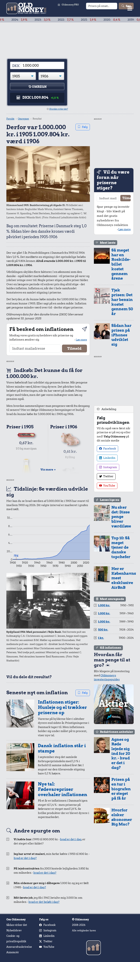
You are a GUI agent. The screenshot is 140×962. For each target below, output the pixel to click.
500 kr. (103, 629)
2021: (73, 19)
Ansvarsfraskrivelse (19, 946)
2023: (28, 19)
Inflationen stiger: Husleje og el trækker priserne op (62, 707)
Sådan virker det (16, 924)
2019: (121, 19)
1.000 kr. (104, 605)
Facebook (109, 448)
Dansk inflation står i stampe (62, 748)
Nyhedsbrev (14, 930)
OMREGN (39, 87)
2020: (97, 19)
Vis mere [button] (48, 469)
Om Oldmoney (16, 919)
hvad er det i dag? (25, 858)
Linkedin (109, 458)
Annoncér (12, 952)
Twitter (108, 476)
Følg (85, 127)
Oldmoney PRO (70, 4)
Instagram (110, 467)
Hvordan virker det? (58, 109)
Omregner (23, 118)
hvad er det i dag (70, 839)
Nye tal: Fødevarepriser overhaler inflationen (62, 789)
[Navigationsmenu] (130, 8)
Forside (10, 118)
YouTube (109, 485)
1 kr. (101, 638)
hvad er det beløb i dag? (43, 902)
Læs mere (81, 339)
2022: (51, 19)
